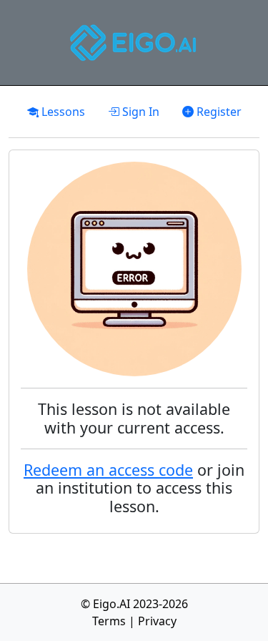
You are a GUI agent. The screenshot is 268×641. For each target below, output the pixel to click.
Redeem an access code (108, 469)
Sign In (139, 111)
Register (218, 111)
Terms (109, 621)
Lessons (62, 111)
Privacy (157, 621)
